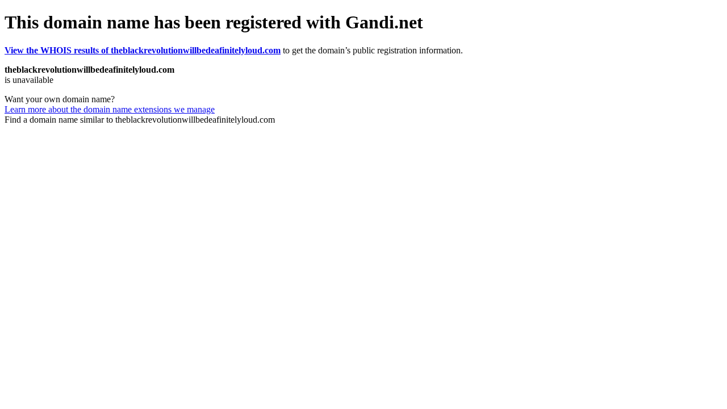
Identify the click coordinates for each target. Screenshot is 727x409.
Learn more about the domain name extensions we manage (110, 109)
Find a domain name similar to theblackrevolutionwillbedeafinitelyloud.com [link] (140, 119)
